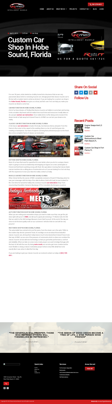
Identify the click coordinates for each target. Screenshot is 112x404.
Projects (73, 9)
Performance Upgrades (65, 368)
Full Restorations (63, 377)
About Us (50, 9)
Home (42, 9)
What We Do (60, 9)
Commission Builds (64, 374)
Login (101, 9)
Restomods (62, 370)
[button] (76, 93)
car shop (35, 33)
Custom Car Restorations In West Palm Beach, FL (93, 138)
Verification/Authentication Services (68, 372)
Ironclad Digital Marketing (104, 401)
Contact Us (84, 9)
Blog (95, 9)
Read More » (87, 130)
